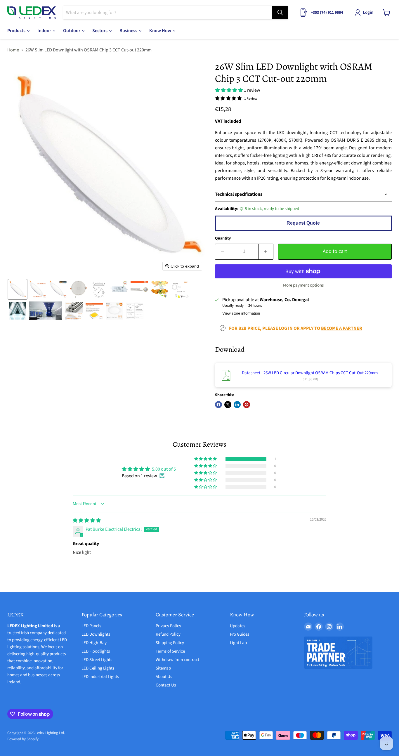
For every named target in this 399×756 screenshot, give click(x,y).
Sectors (100, 30)
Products (16, 30)
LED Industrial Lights (100, 677)
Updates (237, 626)
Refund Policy (168, 634)
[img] (87, 520)
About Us (164, 677)
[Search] (280, 12)
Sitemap (163, 668)
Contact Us (166, 685)
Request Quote (303, 223)
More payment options (303, 285)
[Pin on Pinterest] (246, 404)
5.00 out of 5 (164, 469)
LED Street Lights (96, 660)
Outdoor (72, 30)
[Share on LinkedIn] (237, 404)
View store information (241, 313)
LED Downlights (95, 634)
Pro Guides (239, 634)
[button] (365, 12)
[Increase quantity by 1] (266, 252)
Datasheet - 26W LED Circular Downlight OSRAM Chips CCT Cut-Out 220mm (310, 373)
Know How (160, 30)
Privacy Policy (168, 626)
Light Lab (238, 643)
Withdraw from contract (177, 660)
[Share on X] (227, 404)
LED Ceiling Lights (97, 668)
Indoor (44, 30)
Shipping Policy (170, 643)
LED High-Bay (94, 643)
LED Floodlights (95, 651)
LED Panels (91, 626)
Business (128, 30)
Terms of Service (170, 651)
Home (13, 50)
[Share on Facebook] (218, 404)
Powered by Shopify (23, 739)
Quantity (223, 238)
